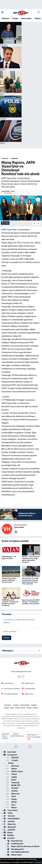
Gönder (6, 638)
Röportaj (15, 794)
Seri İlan (11, 821)
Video (10, 813)
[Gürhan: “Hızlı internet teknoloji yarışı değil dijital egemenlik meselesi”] (31, 550)
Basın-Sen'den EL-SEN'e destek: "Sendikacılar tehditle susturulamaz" (31, 602)
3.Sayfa (15, 18)
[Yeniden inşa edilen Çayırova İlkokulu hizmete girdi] (11, 571)
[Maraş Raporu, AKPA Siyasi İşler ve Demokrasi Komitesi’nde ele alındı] (21, 208)
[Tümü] (39, 651)
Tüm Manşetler (29, 688)
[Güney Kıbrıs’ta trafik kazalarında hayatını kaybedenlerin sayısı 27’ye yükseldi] (31, 571)
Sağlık (14, 777)
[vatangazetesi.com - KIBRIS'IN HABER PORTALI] (20, 12)
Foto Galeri (12, 810)
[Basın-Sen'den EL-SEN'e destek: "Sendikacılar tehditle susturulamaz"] (31, 593)
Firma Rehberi (13, 819)
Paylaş (6, 223)
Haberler (4, 158)
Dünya (6, 708)
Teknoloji (15, 783)
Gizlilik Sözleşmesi (17, 736)
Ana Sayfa (5, 734)
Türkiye (37, 18)
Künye (35, 708)
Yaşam (29, 708)
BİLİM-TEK (15, 785)
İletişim (15, 734)
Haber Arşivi (29, 694)
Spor (12, 708)
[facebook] (16, 747)
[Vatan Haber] (7, 529)
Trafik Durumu (29, 683)
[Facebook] (19, 676)
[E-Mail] (16, 532)
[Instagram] (23, 676)
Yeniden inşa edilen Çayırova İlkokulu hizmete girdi (9, 580)
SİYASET (15, 788)
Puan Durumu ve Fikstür (12, 688)
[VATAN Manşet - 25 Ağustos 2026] (11, 550)
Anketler (11, 830)
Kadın (13, 780)
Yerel (13, 796)
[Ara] (39, 12)
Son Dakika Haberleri (11, 694)
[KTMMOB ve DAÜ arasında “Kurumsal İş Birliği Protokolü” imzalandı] (11, 593)
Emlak (14, 799)
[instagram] (30, 747)
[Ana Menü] (2, 12)
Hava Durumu (9, 683)
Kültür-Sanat (20, 708)
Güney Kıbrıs (26, 18)
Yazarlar (11, 816)
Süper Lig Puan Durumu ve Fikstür (25, 846)
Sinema (14, 791)
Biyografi (11, 827)
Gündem (5, 18)
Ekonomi (15, 766)
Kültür (14, 802)
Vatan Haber (19, 527)
